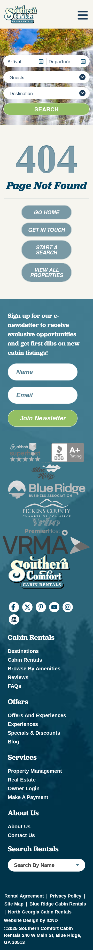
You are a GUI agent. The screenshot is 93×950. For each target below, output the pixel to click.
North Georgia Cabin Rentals (40, 912)
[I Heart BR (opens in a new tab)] (14, 619)
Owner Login (24, 788)
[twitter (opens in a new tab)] (27, 607)
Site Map (14, 904)
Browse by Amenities (34, 668)
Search (46, 109)
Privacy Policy (65, 896)
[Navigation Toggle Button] (82, 15)
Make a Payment (28, 797)
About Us (19, 826)
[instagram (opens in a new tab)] (68, 607)
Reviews (18, 677)
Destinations (23, 651)
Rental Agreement (24, 896)
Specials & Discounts (34, 733)
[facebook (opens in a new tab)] (14, 607)
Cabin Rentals (25, 660)
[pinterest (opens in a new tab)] (41, 607)
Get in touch (46, 229)
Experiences (23, 724)
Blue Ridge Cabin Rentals (57, 904)
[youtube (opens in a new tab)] (54, 607)
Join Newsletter (43, 418)
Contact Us (21, 835)
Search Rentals (33, 849)
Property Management (35, 771)
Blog (13, 741)
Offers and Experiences (37, 715)
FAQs (14, 686)
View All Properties (46, 272)
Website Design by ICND (31, 920)
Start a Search (46, 250)
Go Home (46, 212)
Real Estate (22, 780)
